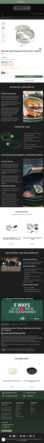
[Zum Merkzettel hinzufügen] (19, 221)
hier (15, 65)
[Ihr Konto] (38, 14)
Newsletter (18, 406)
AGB (31, 406)
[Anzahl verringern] (2, 76)
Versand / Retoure (19, 416)
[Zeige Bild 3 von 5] (24, 45)
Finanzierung (18, 408)
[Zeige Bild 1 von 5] (21, 45)
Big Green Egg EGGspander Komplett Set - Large (32, 238)
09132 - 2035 (5, 422)
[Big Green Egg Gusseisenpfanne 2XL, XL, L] (32, 370)
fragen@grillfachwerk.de (8, 424)
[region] (22, 34)
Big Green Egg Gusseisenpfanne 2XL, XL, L (31, 381)
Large (7, 73)
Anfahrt (17, 411)
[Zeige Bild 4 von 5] (26, 45)
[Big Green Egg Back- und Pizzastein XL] (12, 370)
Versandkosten (24, 439)
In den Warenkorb (29, 76)
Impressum (32, 405)
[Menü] (2, 14)
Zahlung (17, 414)
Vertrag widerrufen (6, 430)
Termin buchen (19, 405)
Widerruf (32, 409)
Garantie (32, 411)
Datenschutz (33, 408)
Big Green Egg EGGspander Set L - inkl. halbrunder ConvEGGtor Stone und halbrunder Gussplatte (11, 238)
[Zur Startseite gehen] (22, 8)
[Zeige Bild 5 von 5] (27, 45)
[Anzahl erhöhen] (13, 76)
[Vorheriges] (7, 34)
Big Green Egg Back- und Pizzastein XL (12, 380)
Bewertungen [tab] (23, 324)
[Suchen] (33, 14)
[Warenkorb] (41, 14)
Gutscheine (18, 413)
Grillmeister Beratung (21, 1)
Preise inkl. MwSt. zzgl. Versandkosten (8, 59)
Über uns (18, 409)
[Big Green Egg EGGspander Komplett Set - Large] (32, 227)
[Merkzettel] (36, 14)
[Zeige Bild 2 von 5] (23, 45)
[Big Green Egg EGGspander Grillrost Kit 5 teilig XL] (24, 34)
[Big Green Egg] (40, 48)
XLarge (3, 73)
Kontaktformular (6, 427)
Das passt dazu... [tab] (22, 359)
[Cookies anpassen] (3, 439)
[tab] (5, 324)
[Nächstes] (42, 34)
